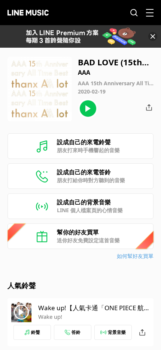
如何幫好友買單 (135, 255)
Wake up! (50, 316)
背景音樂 (117, 332)
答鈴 (76, 332)
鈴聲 (35, 332)
